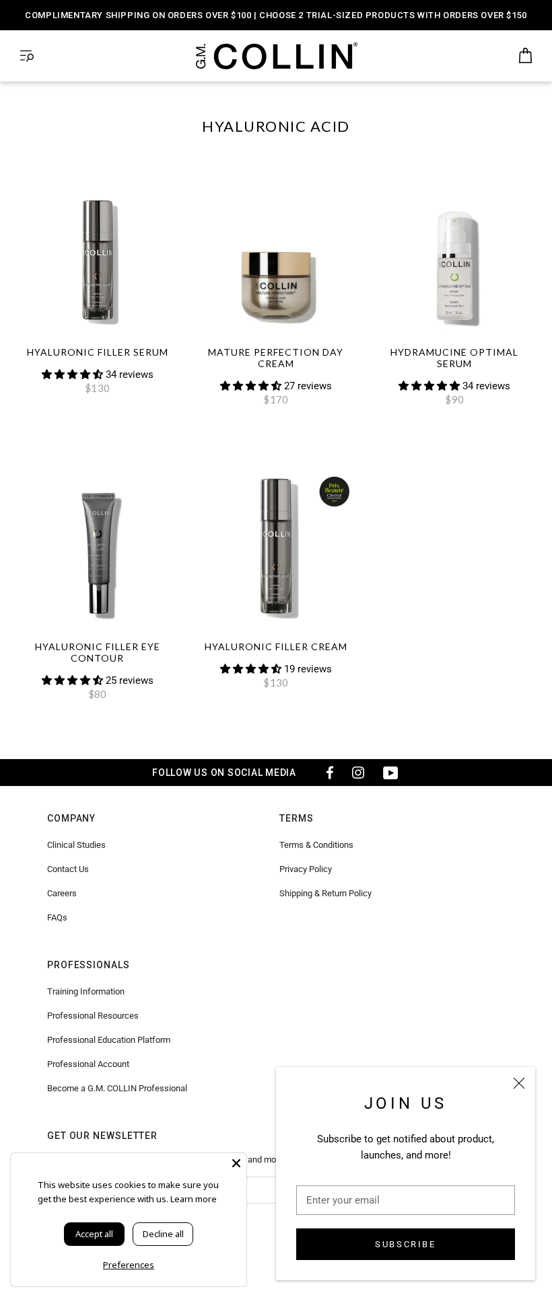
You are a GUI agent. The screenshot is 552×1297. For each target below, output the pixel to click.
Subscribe (405, 1244)
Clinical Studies (76, 845)
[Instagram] (358, 772)
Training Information (86, 991)
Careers (62, 893)
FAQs (57, 917)
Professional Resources (93, 1016)
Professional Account (88, 1064)
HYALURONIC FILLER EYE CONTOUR (97, 652)
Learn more (193, 1199)
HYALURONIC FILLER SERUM (97, 352)
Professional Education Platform (108, 1040)
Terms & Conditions (316, 845)
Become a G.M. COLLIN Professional (117, 1088)
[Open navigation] (27, 56)
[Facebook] (326, 772)
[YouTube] (390, 772)
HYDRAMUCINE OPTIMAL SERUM (454, 357)
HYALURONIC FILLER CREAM (276, 646)
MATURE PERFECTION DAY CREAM (275, 357)
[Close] (519, 1083)
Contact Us (68, 869)
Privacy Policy (305, 869)
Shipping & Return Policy (325, 893)
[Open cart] (525, 56)
